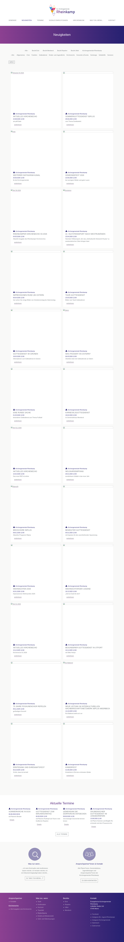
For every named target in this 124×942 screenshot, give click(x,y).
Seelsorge (93, 55)
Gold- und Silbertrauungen (46, 919)
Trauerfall (41, 910)
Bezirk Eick (35, 50)
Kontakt (111, 20)
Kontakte (13, 901)
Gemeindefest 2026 (74, 175)
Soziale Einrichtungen (58, 20)
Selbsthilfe (102, 55)
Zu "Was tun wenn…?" (34, 878)
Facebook (95, 914)
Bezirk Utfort (75, 50)
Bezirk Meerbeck (48, 50)
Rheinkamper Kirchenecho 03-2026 (30, 234)
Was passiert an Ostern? (78, 354)
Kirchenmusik (78, 20)
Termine (40, 20)
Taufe (39, 901)
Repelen (67, 904)
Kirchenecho (71, 55)
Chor (28, 55)
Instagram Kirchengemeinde (101, 920)
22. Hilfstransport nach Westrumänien (85, 234)
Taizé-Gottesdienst (75, 295)
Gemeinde (12, 20)
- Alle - (26, 50)
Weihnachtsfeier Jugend (78, 589)
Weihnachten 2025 (22, 589)
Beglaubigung (42, 913)
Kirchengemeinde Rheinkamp (92, 50)
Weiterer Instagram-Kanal (26, 175)
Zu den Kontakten (89, 880)
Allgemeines (21, 55)
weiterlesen (18, 125)
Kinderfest (71, 767)
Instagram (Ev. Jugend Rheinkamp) (103, 917)
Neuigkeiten (27, 20)
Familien (34, 55)
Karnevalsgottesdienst (77, 413)
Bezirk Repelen (62, 50)
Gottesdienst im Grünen (25, 354)
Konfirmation (42, 904)
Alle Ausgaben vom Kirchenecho (20, 909)
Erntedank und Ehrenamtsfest (29, 767)
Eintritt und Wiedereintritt (45, 916)
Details (12, 820)
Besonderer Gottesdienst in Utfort (83, 648)
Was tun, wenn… (96, 20)
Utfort (66, 907)
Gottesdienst (43, 55)
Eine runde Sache (22, 413)
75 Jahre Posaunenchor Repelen (29, 706)
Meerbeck (68, 910)
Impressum (95, 923)
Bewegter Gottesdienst (77, 530)
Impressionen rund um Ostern (28, 295)
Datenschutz (96, 926)
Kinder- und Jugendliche (57, 55)
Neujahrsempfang (74, 471)
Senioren (110, 55)
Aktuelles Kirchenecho (25, 116)
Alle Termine (62, 834)
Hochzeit (40, 907)
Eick (66, 901)
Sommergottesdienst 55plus (80, 116)
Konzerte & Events (83, 55)
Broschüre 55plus (22, 530)
